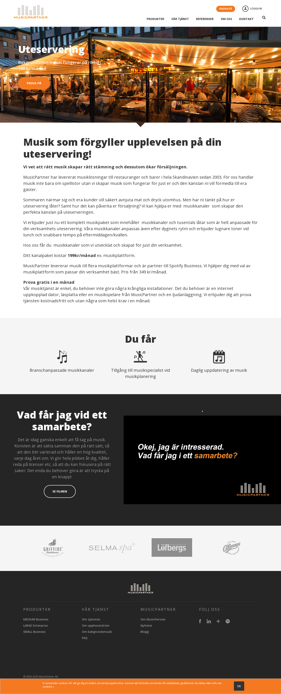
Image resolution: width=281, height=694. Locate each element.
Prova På (34, 83)
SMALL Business (34, 632)
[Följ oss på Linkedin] (209, 622)
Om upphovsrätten (95, 625)
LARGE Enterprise (35, 625)
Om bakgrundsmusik (97, 632)
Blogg (144, 632)
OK (239, 686)
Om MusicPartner (153, 619)
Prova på (225, 9)
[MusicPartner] (31, 17)
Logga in (256, 8)
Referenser (205, 19)
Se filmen (59, 491)
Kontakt (246, 19)
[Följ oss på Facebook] (200, 622)
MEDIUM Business (35, 619)
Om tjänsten (91, 619)
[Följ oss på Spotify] (228, 622)
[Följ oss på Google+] (218, 622)
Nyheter (146, 625)
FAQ (84, 638)
